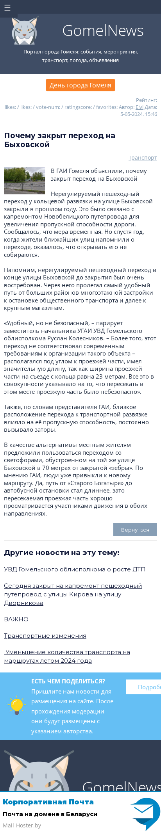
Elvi (139, 106)
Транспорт (143, 157)
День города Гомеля (80, 85)
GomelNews (103, 30)
